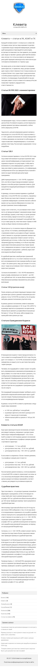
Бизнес (3, 597)
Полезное (4, 610)
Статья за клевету (6, 617)
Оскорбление (5, 607)
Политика (4, 613)
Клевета (20, 24)
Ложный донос (5, 604)
